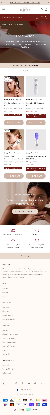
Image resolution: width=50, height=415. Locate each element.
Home (4, 24)
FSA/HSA (5, 307)
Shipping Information (10, 334)
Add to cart (13, 122)
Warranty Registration (10, 342)
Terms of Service (8, 369)
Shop (10, 24)
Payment (5, 330)
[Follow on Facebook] (3, 383)
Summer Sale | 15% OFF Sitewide (12, 17)
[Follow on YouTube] (29, 383)
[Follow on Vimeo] (41, 383)
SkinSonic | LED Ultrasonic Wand (35, 104)
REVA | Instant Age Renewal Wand (14, 104)
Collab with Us (7, 315)
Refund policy (7, 373)
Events (4, 296)
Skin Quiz (5, 311)
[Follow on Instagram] (16, 383)
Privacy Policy (7, 365)
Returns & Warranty (9, 346)
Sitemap (5, 292)
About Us (5, 288)
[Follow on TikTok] (35, 383)
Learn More (34, 2)
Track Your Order (8, 338)
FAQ (4, 350)
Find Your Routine (25, 211)
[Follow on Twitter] (10, 383)
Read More (25, 47)
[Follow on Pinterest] (22, 383)
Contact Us (6, 354)
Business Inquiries (8, 319)
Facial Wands (19, 24)
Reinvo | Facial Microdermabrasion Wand (13, 157)
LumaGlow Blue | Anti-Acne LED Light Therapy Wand (36, 157)
